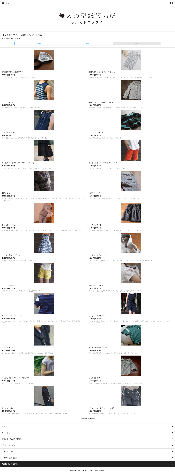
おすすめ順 (38, 43)
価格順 (87, 43)
